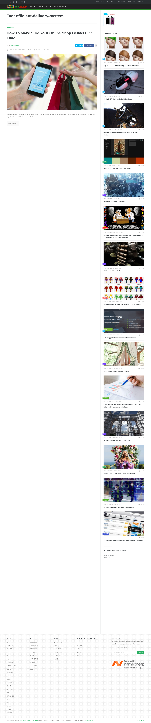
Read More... (12, 123)
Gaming (9, 679)
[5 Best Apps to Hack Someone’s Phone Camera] (124, 321)
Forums (112, 2)
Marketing (34, 659)
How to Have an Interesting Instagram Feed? (119, 474)
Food (8, 676)
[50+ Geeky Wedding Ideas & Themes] (124, 354)
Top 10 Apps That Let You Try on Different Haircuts (121, 65)
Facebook (90, 45)
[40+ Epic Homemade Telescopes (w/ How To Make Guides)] (124, 115)
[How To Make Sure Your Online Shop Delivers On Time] (52, 82)
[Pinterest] (22, 2)
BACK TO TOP (140, 720)
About (97, 2)
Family (9, 669)
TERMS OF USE (89, 720)
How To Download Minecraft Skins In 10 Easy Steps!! (122, 304)
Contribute (122, 2)
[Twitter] (11, 2)
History (10, 689)
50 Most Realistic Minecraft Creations (117, 440)
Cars (8, 652)
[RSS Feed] (19, 2)
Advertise (131, 2)
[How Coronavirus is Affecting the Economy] (124, 490)
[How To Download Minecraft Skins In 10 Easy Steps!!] (124, 287)
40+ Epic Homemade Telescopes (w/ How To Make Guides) (121, 134)
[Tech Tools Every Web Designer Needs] (124, 151)
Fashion (10, 672)
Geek (39, 6)
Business (10, 28)
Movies (79, 649)
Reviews (33, 662)
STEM (48, 6)
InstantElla (107, 558)
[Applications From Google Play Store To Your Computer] (124, 523)
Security (33, 666)
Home (32, 655)
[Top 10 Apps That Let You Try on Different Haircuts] (124, 49)
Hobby (9, 693)
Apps (8, 642)
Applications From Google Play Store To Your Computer (123, 540)
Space (56, 659)
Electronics (11, 666)
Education (57, 649)
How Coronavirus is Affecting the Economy (119, 507)
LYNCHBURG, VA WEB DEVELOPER (28, 720)
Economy (10, 662)
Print (9, 703)
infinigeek (14, 45)
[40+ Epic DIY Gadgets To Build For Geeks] (124, 82)
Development (35, 645)
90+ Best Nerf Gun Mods (112, 271)
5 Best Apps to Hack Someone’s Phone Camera (120, 338)
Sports (80, 655)
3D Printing (58, 642)
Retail (9, 706)
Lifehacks (10, 696)
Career (9, 649)
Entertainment (59, 6)
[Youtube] (14, 2)
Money (9, 699)
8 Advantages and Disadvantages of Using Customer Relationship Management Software (122, 406)
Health (9, 686)
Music (79, 652)
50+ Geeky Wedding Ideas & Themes (116, 371)
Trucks (9, 713)
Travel (9, 709)
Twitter (80, 45)
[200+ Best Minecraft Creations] (124, 185)
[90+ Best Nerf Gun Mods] (124, 254)
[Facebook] (8, 2)
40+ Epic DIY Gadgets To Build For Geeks (118, 99)
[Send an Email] (17, 2)
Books (79, 645)
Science (57, 655)
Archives (104, 2)
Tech (31, 6)
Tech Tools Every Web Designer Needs (117, 168)
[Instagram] (25, 2)
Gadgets (33, 649)
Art (78, 642)
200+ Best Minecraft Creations (114, 201)
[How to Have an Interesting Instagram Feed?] (124, 457)
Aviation (10, 645)
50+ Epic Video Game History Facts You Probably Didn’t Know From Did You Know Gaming (123, 236)
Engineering (58, 652)
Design (9, 655)
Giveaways (34, 652)
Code (55, 645)
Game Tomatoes (109, 555)
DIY (8, 659)
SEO (31, 669)
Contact (140, 2)
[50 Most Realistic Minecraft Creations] (124, 423)
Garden (9, 682)
